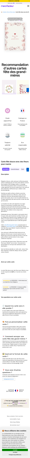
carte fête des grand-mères (11, 225)
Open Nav (28, 6)
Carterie (4, 12)
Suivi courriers (19, 416)
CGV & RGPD (13, 419)
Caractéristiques (15, 169)
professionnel (19, 3)
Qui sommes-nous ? (15, 425)
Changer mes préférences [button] (15, 454)
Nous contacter (11, 416)
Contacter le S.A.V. (9, 379)
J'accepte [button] (15, 450)
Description (6, 169)
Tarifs (22, 169)
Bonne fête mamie (11, 12)
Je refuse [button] (15, 452)
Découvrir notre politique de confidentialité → (14, 447)
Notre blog (12, 422)
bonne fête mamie (11, 226)
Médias (18, 422)
